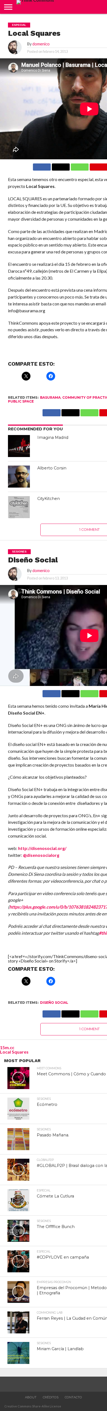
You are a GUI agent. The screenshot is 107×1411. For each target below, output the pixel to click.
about (30, 1397)
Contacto (73, 1397)
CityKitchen (48, 498)
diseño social (54, 1002)
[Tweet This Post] (70, 692)
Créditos (50, 1397)
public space (21, 401)
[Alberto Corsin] (19, 477)
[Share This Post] (61, 165)
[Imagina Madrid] (19, 446)
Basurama (50, 397)
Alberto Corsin (51, 468)
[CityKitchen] (19, 507)
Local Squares (14, 1051)
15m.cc (7, 1047)
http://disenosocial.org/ (42, 848)
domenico (41, 44)
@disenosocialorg (41, 855)
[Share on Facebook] (42, 165)
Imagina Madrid (52, 437)
